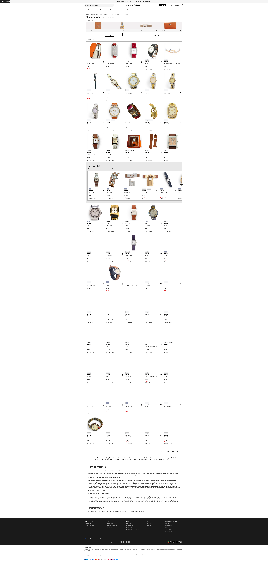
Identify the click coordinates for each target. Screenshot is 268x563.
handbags (109, 473)
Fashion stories (168, 531)
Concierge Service (89, 525)
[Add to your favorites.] (103, 62)
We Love (141, 10)
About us (167, 523)
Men (107, 10)
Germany (102, 561)
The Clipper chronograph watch (96, 507)
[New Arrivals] (91, 9)
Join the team (168, 529)
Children (112, 10)
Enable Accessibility (5, 1)
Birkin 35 (131, 458)
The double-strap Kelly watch (95, 506)
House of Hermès (140, 489)
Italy (109, 561)
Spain (106, 561)
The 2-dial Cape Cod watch (95, 508)
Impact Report (168, 527)
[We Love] (144, 9)
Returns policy (110, 527)
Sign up (177, 5)
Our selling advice (130, 525)
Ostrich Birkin (175, 458)
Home (87, 14)
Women (102, 10)
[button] (182, 5)
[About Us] (155, 9)
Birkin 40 (97, 459)
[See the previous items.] (86, 185)
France (85, 561)
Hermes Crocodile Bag (142, 458)
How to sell (128, 523)
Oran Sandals (169, 459)
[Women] (104, 9)
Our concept (88, 523)
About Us (152, 10)
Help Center (148, 523)
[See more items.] (181, 185)
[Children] (115, 9)
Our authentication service (113, 525)
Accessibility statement (90, 542)
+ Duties (147, 197)
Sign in (170, 5)
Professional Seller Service (132, 529)
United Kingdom (91, 561)
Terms (106, 542)
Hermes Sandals (143, 459)
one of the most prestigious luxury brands (135, 482)
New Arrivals (87, 10)
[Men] (109, 9)
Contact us (148, 525)
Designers (95, 10)
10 (177, 452)
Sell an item (162, 5)
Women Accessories (101, 14)
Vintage (135, 10)
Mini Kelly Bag (165, 458)
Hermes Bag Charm (107, 459)
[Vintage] (138, 9)
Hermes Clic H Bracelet (121, 459)
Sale (147, 10)
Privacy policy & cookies (114, 542)
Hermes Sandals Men (94, 458)
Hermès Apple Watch (93, 490)
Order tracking (110, 523)
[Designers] (98, 9)
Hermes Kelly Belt (107, 458)
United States (97, 561)
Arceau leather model (121, 500)
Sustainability (168, 525)
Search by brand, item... (92, 5)
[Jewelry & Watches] (132, 9)
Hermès (93, 14)
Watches (110, 14)
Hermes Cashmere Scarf (120, 458)
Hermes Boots (133, 459)
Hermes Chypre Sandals (157, 459)
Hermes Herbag (154, 458)
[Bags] (120, 9)
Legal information (100, 542)
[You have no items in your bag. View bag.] (182, 5)
